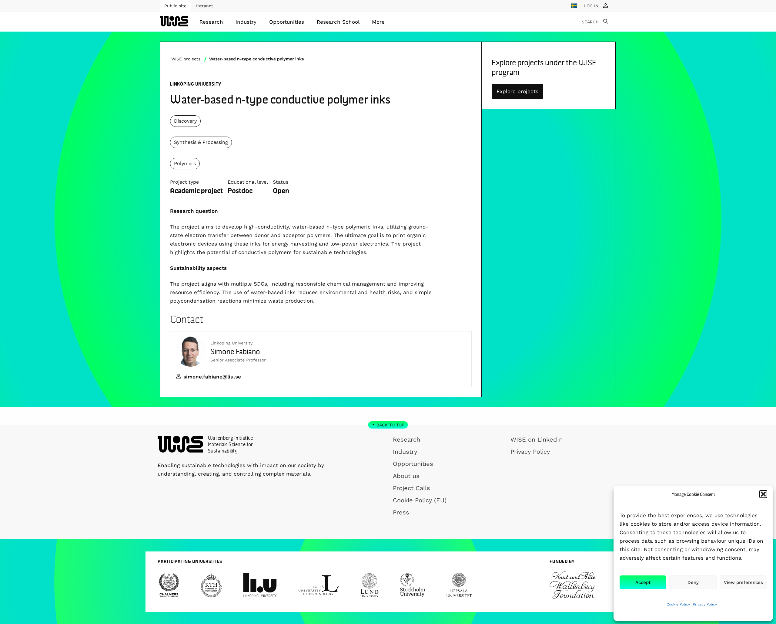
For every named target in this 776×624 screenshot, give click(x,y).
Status (280, 182)
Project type (184, 182)
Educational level (248, 182)
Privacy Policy (705, 604)
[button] (763, 494)
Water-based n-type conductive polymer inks (256, 58)
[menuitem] (211, 22)
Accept (643, 582)
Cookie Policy (678, 604)
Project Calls (411, 488)
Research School (338, 22)
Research (211, 22)
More (378, 22)
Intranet (204, 5)
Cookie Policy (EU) (420, 500)
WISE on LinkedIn (536, 439)
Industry (246, 22)
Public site (175, 5)
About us (406, 476)
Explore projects (517, 91)
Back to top (390, 424)
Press (401, 512)
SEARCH (590, 21)
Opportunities (286, 22)
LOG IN (591, 5)
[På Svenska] (574, 6)
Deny (693, 582)
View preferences (743, 582)
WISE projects (185, 58)
